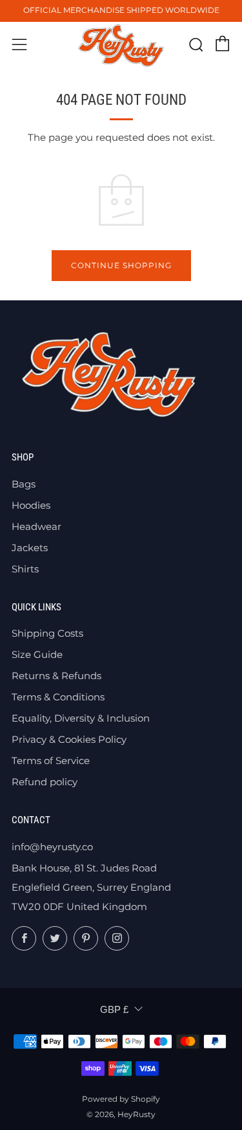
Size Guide (37, 654)
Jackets (30, 548)
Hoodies (31, 505)
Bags (23, 484)
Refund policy (44, 782)
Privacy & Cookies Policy (69, 739)
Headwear (36, 526)
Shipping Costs (47, 633)
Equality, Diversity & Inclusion (81, 718)
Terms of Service (51, 760)
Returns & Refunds (56, 676)
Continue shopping (121, 265)
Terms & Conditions (58, 697)
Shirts (25, 569)
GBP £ (114, 1009)
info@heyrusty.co (52, 847)
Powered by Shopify (121, 1099)
